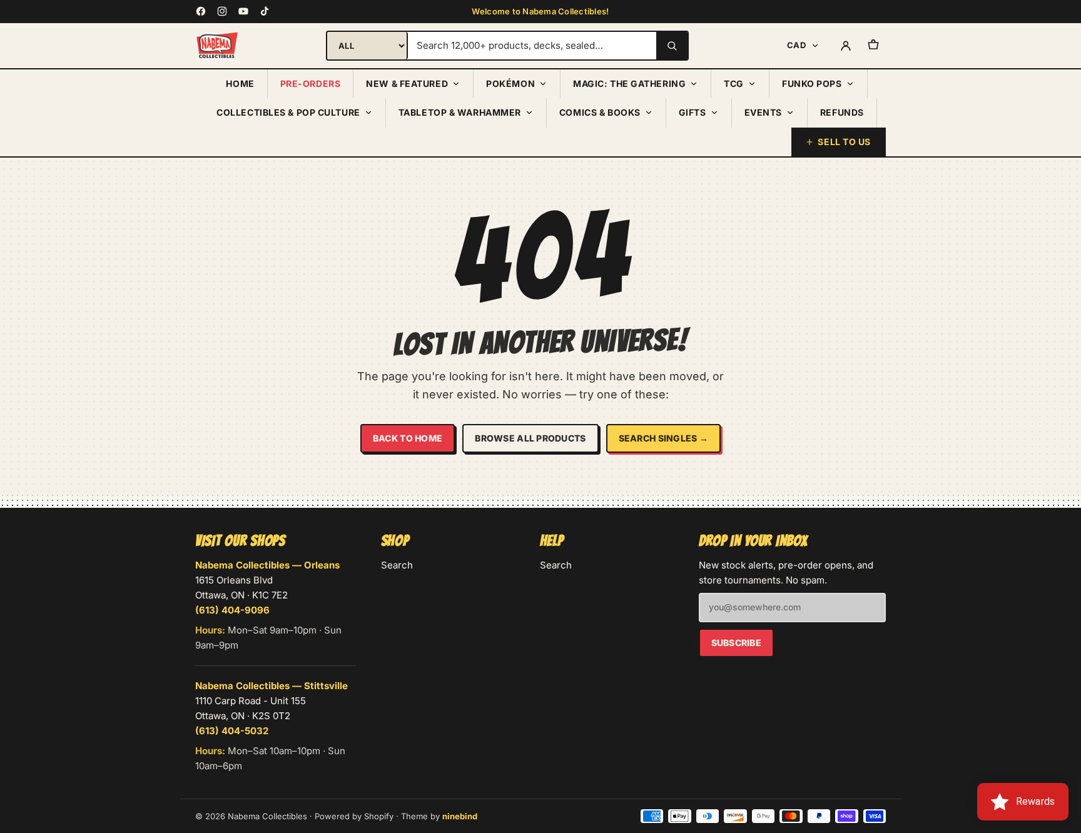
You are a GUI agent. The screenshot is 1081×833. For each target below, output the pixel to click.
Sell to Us (844, 141)
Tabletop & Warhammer (459, 112)
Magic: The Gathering (629, 83)
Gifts (692, 112)
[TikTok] (264, 11)
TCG (734, 83)
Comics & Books (600, 112)
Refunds (842, 112)
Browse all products (530, 438)
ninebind (459, 816)
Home (240, 83)
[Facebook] (200, 11)
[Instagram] (222, 11)
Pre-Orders (310, 83)
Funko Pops (812, 83)
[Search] (672, 45)
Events (763, 112)
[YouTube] (243, 11)
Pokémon (510, 83)
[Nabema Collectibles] (217, 46)
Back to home (407, 438)
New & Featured (407, 83)
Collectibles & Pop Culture (288, 112)
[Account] (845, 45)
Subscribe (736, 642)
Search (397, 565)
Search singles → (663, 438)
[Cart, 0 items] (873, 45)
